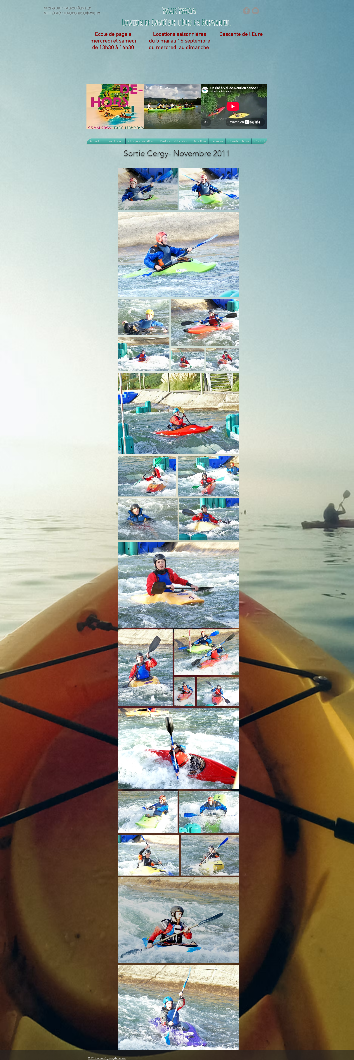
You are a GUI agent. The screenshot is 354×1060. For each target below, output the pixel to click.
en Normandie (212, 22)
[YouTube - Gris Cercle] (255, 10)
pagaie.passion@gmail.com (77, 8)
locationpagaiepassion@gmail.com (81, 13)
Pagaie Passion (180, 10)
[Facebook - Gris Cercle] (246, 10)
